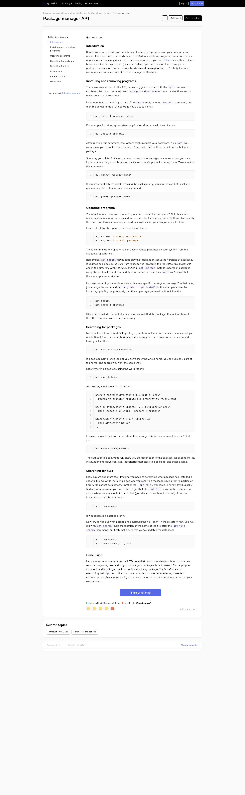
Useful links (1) (76, 645)
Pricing (78, 3)
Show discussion (189, 645)
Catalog (66, 3)
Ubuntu (118, 64)
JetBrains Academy (72, 93)
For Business (91, 3)
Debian (167, 60)
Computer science (51, 13)
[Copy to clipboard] (190, 116)
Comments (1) (54, 645)
